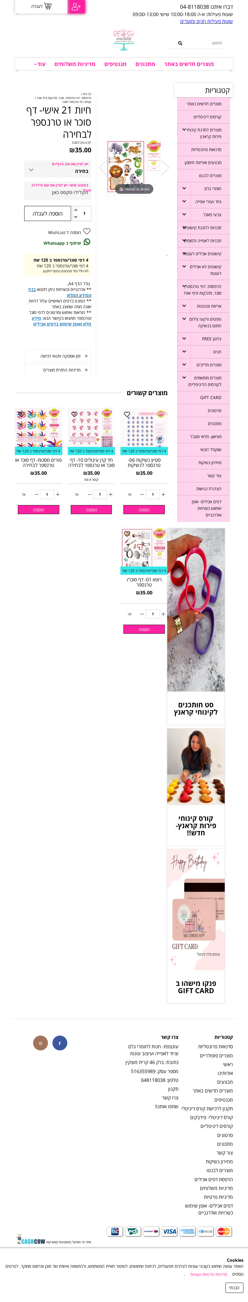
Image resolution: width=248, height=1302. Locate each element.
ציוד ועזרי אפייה (208, 201)
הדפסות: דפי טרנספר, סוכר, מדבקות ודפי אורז (202, 289)
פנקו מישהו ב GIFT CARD (196, 986)
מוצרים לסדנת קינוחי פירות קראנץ (204, 133)
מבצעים (225, 1082)
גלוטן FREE (211, 339)
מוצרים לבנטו (210, 175)
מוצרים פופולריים (216, 1055)
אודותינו (225, 1073)
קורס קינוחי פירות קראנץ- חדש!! (196, 825)
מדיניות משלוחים (74, 64)
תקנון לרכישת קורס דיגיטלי (207, 1108)
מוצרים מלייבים (209, 365)
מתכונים (145, 64)
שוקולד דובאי (210, 449)
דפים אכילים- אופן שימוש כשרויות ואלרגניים (206, 508)
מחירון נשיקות (209, 462)
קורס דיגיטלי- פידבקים (211, 1117)
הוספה (144, 510)
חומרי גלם (212, 188)
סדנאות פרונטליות (206, 149)
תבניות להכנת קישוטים (202, 227)
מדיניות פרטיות (218, 1197)
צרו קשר (170, 1097)
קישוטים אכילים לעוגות (202, 253)
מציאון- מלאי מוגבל (205, 436)
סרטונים (214, 410)
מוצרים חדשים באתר (189, 64)
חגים (217, 352)
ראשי (228, 1064)
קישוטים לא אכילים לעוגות (205, 270)
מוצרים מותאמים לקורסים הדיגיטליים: (204, 381)
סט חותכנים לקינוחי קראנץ (196, 708)
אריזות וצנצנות (209, 306)
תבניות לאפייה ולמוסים (202, 240)
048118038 (153, 1080)
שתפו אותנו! (166, 1106)
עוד (41, 64)
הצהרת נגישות (208, 488)
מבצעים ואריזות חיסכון (203, 162)
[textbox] (171, 7)
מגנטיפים (115, 64)
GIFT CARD (210, 397)
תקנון (173, 1089)
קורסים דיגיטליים (207, 117)
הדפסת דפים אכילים (213, 1179)
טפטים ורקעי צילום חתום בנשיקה (205, 322)
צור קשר (214, 475)
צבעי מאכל (212, 214)
